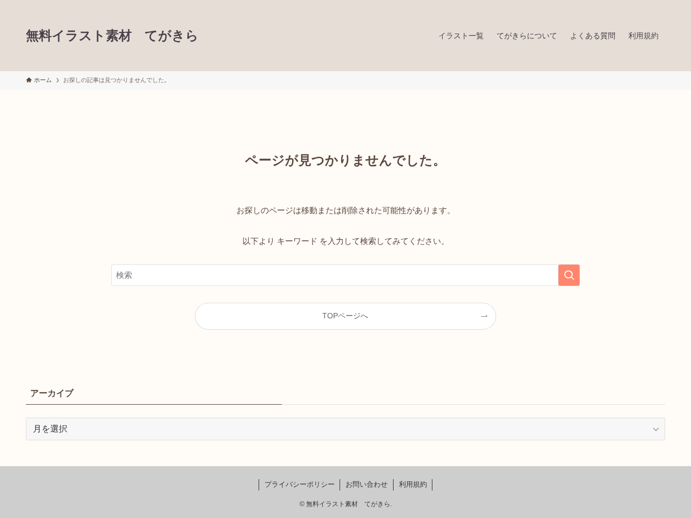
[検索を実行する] (569, 275)
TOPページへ (345, 316)
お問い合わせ (367, 484)
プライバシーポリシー (300, 484)
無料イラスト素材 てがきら (112, 35)
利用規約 (413, 484)
